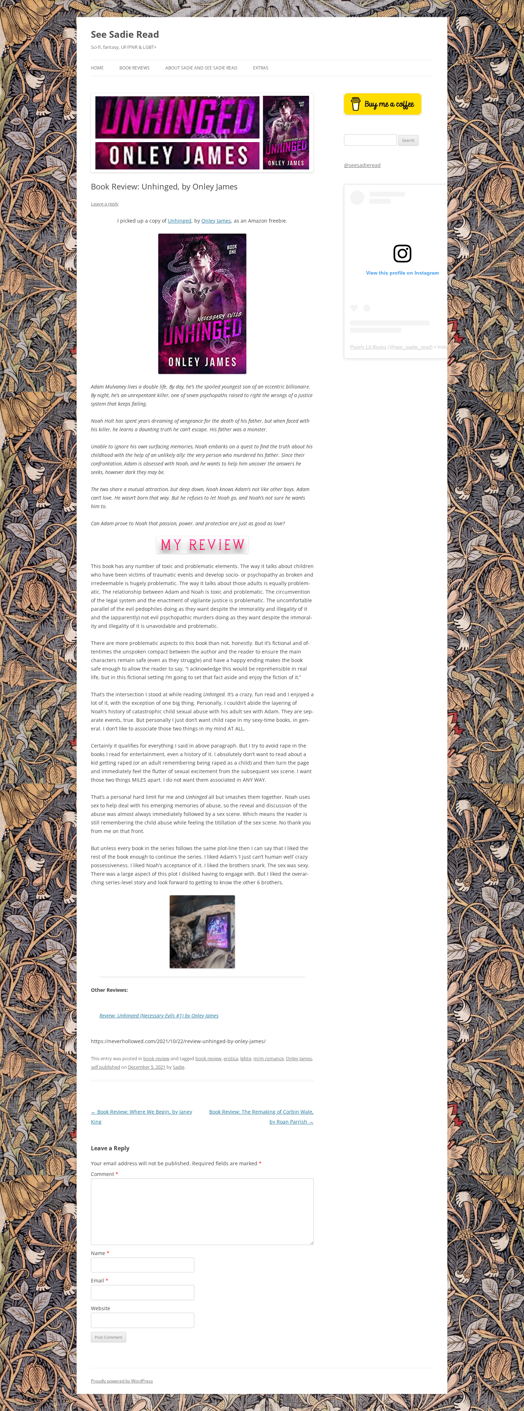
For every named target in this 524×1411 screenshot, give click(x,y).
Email (99, 1280)
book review (156, 1058)
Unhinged (179, 220)
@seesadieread (362, 165)
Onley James (216, 220)
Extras (260, 68)
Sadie (178, 1067)
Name (100, 1253)
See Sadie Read (125, 34)
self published (105, 1067)
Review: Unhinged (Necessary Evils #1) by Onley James (159, 1015)
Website (100, 1308)
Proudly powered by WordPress (122, 1381)
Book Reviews (134, 68)
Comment (104, 1174)
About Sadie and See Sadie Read (201, 68)
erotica (231, 1058)
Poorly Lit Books (368, 347)
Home (97, 68)
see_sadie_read (413, 347)
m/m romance (268, 1058)
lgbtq (245, 1058)
